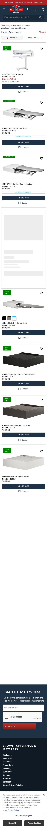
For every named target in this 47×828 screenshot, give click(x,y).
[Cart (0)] (43, 9)
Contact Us (7, 782)
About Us (7, 778)
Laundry (27, 25)
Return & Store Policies (13, 785)
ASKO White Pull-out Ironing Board (14, 323)
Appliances (17, 25)
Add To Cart (23, 86)
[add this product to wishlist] (41, 49)
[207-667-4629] (35, 9)
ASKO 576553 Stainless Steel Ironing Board (17, 184)
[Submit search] (40, 17)
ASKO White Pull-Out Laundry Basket (15, 477)
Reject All (12, 823)
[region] (23, 809)
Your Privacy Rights (23, 816)
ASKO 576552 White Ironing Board (14, 128)
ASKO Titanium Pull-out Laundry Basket (16, 425)
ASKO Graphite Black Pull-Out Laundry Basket (18, 374)
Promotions (8, 765)
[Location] (28, 9)
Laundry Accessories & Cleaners (13, 28)
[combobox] (35, 38)
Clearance (7, 761)
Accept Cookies (34, 823)
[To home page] (16, 9)
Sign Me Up (11, 726)
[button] (4, 9)
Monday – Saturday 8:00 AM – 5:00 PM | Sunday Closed (25, 2)
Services (6, 775)
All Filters (13, 38)
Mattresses (7, 758)
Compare (25, 92)
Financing (7, 768)
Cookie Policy (13, 810)
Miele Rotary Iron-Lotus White (12, 74)
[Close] (44, 795)
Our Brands (7, 772)
